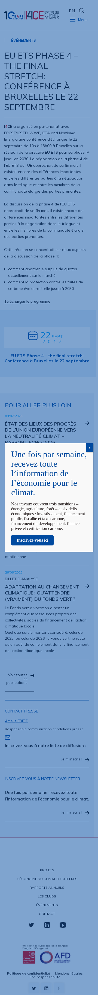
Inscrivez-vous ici (32, 540)
